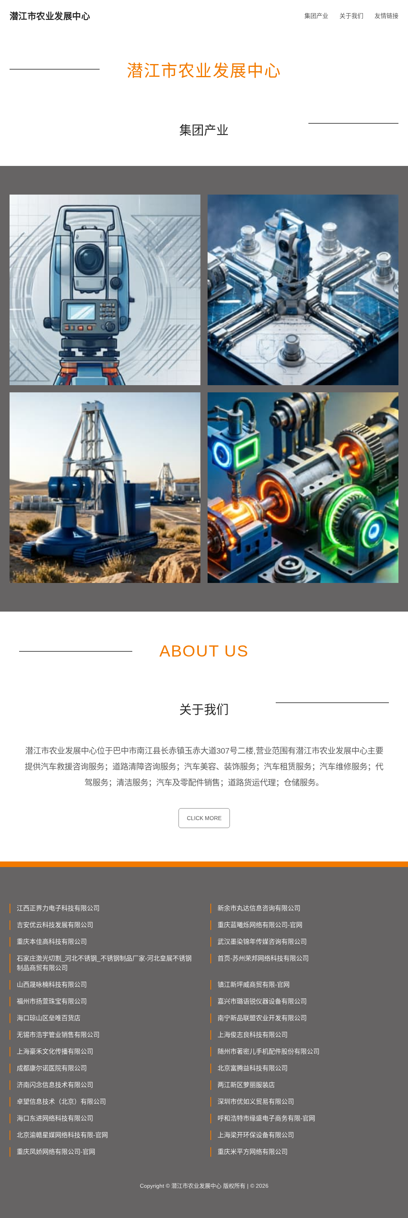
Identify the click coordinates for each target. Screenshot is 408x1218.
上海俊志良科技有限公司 (253, 1034)
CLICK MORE (204, 818)
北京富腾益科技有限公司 (253, 1068)
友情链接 (386, 15)
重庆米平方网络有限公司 (253, 1151)
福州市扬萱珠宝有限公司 (52, 1001)
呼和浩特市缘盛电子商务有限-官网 (266, 1118)
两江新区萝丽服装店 (246, 1085)
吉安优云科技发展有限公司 (55, 925)
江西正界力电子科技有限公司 (58, 908)
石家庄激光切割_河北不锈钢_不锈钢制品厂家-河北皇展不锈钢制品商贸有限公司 (104, 963)
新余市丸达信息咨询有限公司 (259, 908)
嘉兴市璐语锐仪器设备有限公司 (262, 1001)
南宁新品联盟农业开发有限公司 (262, 1018)
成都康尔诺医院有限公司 (52, 1068)
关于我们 (351, 15)
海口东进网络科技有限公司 (55, 1118)
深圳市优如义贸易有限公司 (256, 1101)
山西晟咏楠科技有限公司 (52, 984)
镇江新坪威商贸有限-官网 (254, 984)
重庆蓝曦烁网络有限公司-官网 (260, 925)
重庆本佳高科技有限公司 (52, 941)
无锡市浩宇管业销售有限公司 (58, 1034)
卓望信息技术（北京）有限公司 (61, 1101)
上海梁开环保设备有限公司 (256, 1135)
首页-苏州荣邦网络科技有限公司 (263, 958)
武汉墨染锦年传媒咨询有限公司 (262, 941)
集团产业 (316, 15)
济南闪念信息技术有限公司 (55, 1085)
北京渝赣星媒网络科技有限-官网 (62, 1135)
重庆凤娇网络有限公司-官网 (56, 1151)
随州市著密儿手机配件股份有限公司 (269, 1051)
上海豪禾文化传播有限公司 (55, 1051)
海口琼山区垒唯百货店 (48, 1018)
